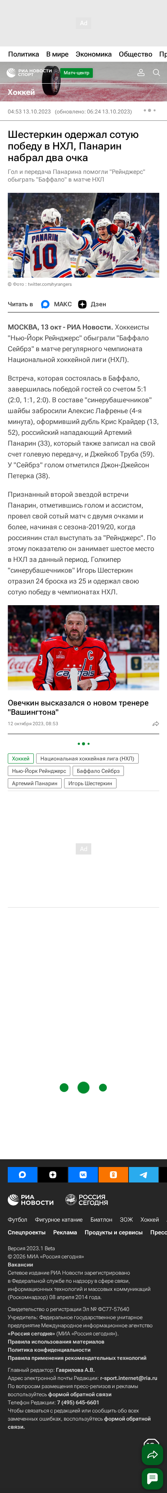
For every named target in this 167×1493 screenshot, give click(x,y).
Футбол (17, 1219)
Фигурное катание (59, 1219)
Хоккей (21, 758)
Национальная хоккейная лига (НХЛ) (87, 758)
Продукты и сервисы (114, 1232)
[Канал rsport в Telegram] (143, 1174)
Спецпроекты (26, 1232)
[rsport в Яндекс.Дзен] (53, 1174)
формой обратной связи (79, 1394)
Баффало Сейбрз (98, 771)
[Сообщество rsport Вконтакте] (83, 1174)
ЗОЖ (126, 1219)
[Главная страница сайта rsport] (46, 73)
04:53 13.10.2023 (29, 111)
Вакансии (20, 1264)
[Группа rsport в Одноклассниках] (113, 1174)
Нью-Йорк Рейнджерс (39, 771)
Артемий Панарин (34, 783)
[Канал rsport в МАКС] (22, 1174)
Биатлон (101, 1219)
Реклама (65, 1232)
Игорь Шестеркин (90, 783)
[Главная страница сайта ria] (8, 73)
